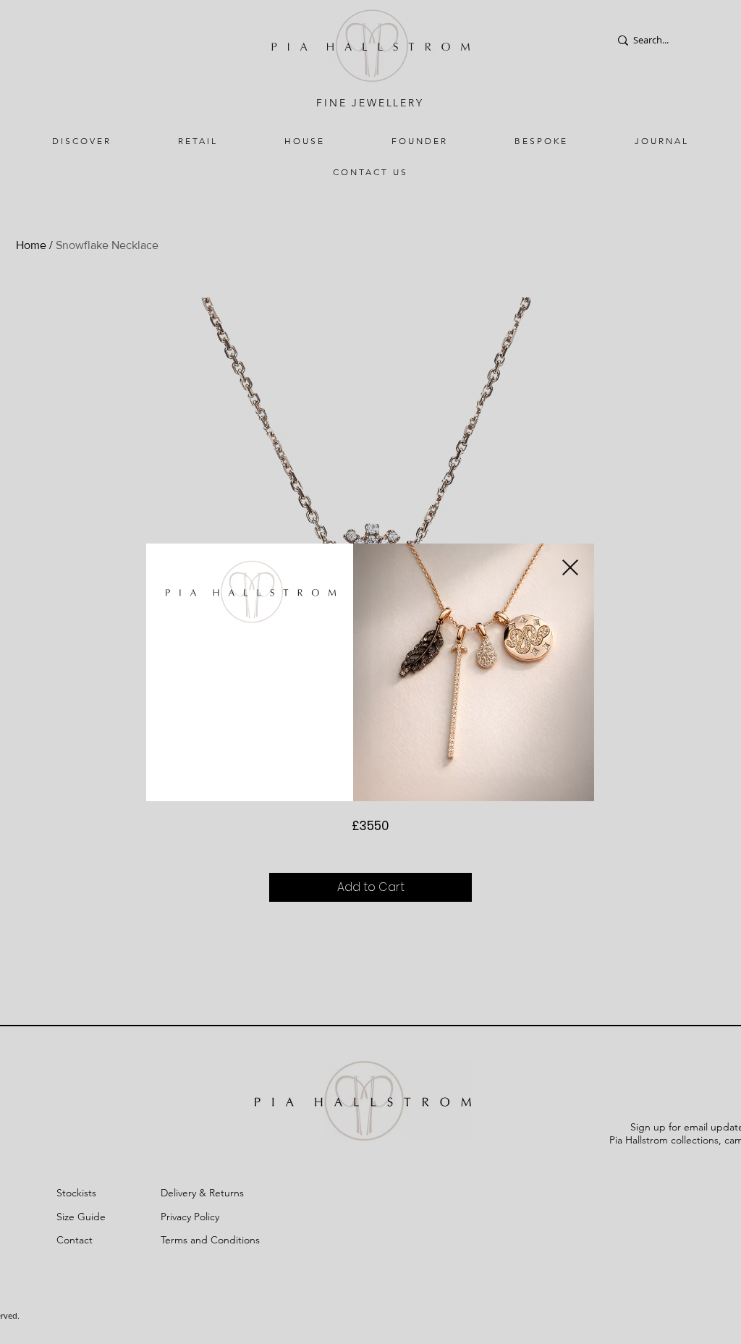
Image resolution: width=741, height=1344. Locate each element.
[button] (570, 567)
